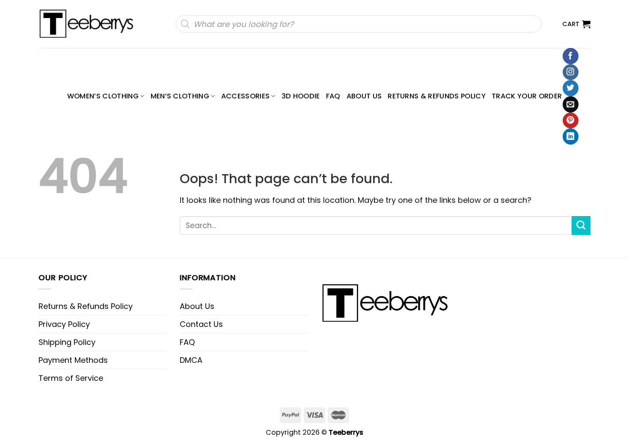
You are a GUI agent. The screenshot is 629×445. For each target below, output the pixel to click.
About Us (364, 96)
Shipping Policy (67, 342)
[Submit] (581, 225)
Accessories (245, 96)
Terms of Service (71, 378)
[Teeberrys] (90, 24)
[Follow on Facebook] (571, 56)
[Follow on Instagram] (571, 72)
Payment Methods (73, 360)
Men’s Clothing (180, 96)
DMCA (191, 360)
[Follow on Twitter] (571, 88)
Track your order (527, 96)
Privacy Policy (64, 324)
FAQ (333, 96)
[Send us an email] (571, 104)
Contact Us (201, 324)
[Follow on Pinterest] (571, 121)
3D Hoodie (301, 96)
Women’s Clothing (103, 96)
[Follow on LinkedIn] (571, 136)
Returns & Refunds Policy (437, 96)
